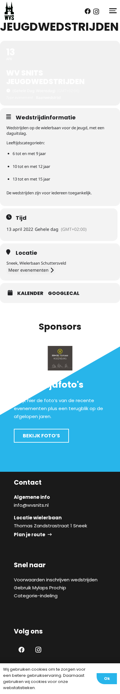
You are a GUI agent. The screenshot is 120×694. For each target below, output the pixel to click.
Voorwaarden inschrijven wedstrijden (56, 579)
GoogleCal (63, 293)
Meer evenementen (28, 270)
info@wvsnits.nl (31, 505)
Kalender (30, 293)
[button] (112, 11)
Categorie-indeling (36, 595)
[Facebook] (88, 11)
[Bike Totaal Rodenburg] (60, 358)
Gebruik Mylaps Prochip (40, 587)
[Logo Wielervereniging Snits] (9, 11)
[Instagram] (96, 11)
